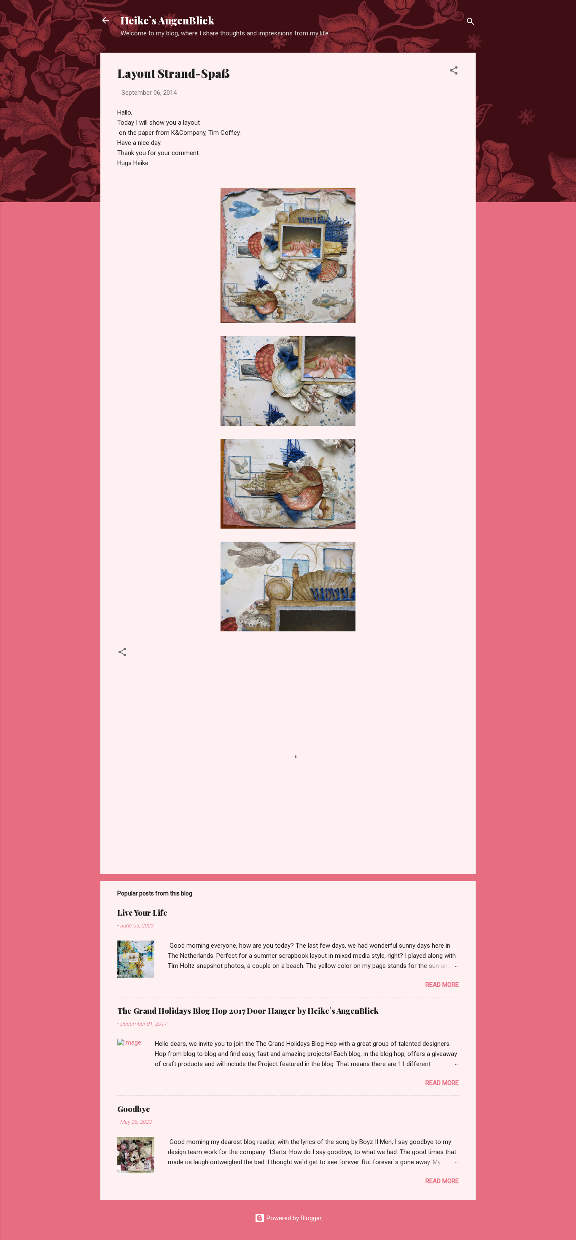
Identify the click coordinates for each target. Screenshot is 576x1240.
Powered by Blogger (293, 1218)
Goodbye (133, 1109)
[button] (454, 71)
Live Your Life (142, 913)
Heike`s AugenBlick (167, 20)
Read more (442, 985)
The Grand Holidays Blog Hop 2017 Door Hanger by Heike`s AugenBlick (248, 1011)
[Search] (471, 23)
